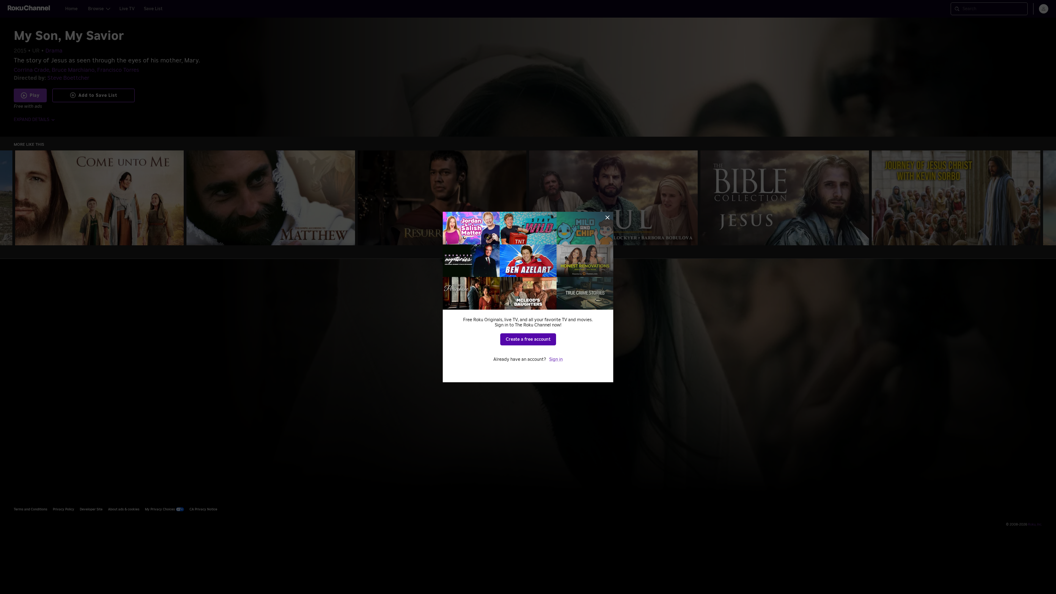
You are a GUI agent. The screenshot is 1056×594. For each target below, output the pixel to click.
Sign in (556, 359)
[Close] (607, 217)
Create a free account (528, 339)
